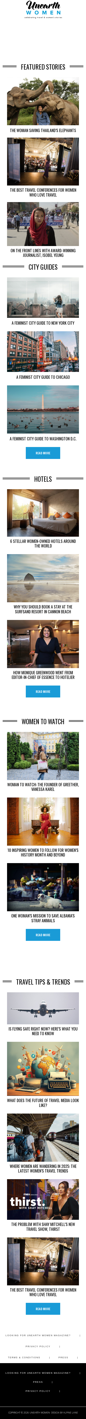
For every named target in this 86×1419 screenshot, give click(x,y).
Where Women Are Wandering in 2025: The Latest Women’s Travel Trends (43, 1168)
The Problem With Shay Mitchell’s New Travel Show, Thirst (43, 1226)
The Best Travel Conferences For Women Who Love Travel (43, 192)
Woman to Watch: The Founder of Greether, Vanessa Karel (43, 787)
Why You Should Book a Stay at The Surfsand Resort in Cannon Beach (43, 609)
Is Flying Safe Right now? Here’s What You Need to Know (43, 1031)
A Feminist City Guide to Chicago (43, 377)
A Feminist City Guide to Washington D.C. (43, 438)
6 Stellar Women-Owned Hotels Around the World (43, 543)
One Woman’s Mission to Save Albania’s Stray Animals (43, 918)
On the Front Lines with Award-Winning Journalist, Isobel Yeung (43, 253)
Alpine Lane (70, 1412)
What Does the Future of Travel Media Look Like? (43, 1102)
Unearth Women (43, 9)
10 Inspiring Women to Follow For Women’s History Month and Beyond (43, 852)
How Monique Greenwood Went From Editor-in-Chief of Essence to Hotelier (43, 675)
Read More (43, 453)
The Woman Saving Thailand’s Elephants (43, 130)
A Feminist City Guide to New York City (43, 323)
